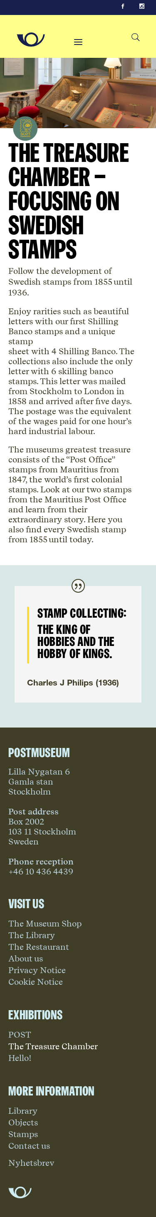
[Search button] (135, 37)
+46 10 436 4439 (40, 872)
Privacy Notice (37, 970)
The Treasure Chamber (53, 1046)
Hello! (20, 1058)
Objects (23, 1123)
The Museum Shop (45, 924)
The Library (31, 935)
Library (22, 1111)
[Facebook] (122, 6)
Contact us (29, 1146)
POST (19, 1035)
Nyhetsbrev (31, 1163)
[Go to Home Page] (31, 39)
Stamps (23, 1134)
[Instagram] (141, 6)
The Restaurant (38, 947)
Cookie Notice (35, 982)
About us (25, 959)
